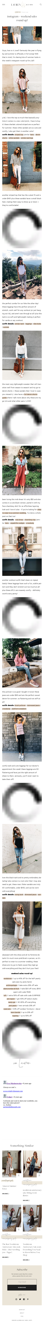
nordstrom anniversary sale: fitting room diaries (32, 1193)
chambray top (30, 520)
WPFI (30, 1320)
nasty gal (12, 1002)
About (22, 1313)
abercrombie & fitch (11, 989)
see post (5, 1193)
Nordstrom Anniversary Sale (30, 1183)
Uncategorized (7, 1181)
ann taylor (11, 999)
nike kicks (37, 324)
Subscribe (22, 1287)
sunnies (6, 327)
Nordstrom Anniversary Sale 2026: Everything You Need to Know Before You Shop (32, 1249)
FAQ (22, 1316)
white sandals (14, 138)
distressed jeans (33, 705)
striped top (19, 135)
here (32, 135)
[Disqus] (22, 1108)
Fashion (18, 12)
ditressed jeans (31, 894)
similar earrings (27, 138)
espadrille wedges (17, 523)
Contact (22, 1309)
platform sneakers (19, 709)
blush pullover (20, 705)
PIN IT (23, 89)
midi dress (19, 520)
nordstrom (8, 978)
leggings (28, 324)
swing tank (19, 894)
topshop (15, 1016)
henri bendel (15, 1012)
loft (5, 995)
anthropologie (11, 985)
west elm (7, 1009)
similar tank (19, 324)
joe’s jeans (13, 1006)
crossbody (30, 523)
